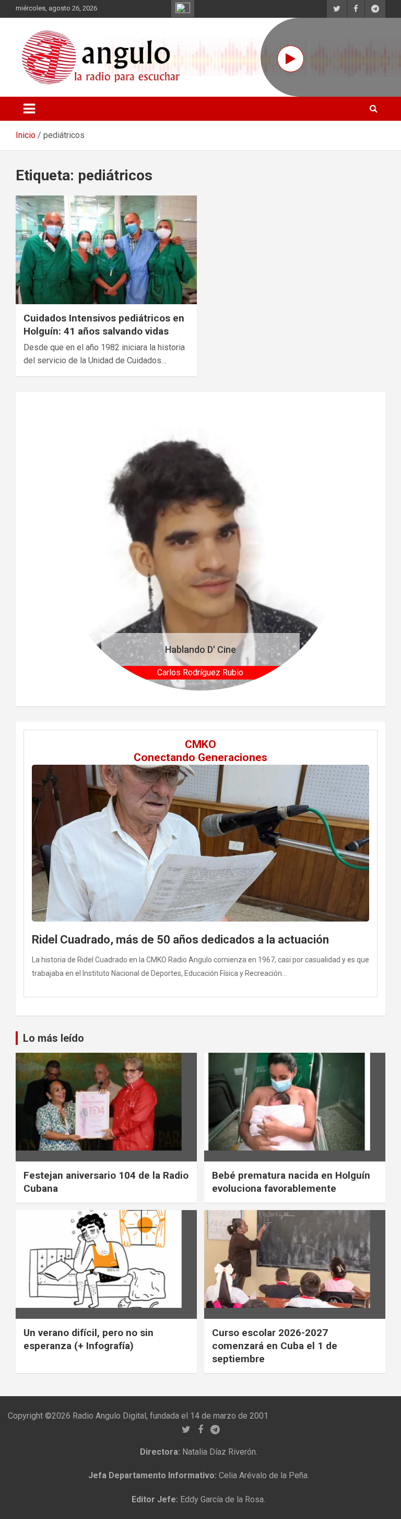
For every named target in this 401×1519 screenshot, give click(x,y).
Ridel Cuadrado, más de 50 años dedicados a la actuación (180, 939)
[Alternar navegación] (29, 109)
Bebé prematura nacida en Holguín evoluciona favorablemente (291, 1181)
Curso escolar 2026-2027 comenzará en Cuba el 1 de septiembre (274, 1345)
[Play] (290, 58)
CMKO (200, 744)
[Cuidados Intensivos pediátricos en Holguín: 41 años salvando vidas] (106, 250)
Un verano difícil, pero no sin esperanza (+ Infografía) (88, 1339)
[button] (80, 549)
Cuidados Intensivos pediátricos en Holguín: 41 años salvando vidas (103, 324)
